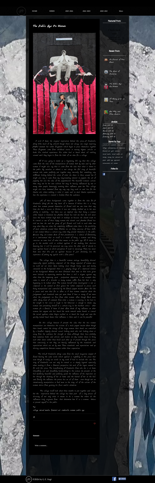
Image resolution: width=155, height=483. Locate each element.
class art (120, 145)
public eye (80, 410)
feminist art (55, 410)
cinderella (65, 410)
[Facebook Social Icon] (114, 479)
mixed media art (117, 154)
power (104, 160)
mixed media (44, 410)
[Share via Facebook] (34, 417)
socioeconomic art (108, 163)
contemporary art (113, 148)
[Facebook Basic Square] (104, 174)
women (72, 410)
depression (122, 148)
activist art (106, 145)
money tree (111, 157)
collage (35, 410)
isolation (117, 151)
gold (112, 151)
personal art (119, 157)
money (104, 157)
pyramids (117, 160)
